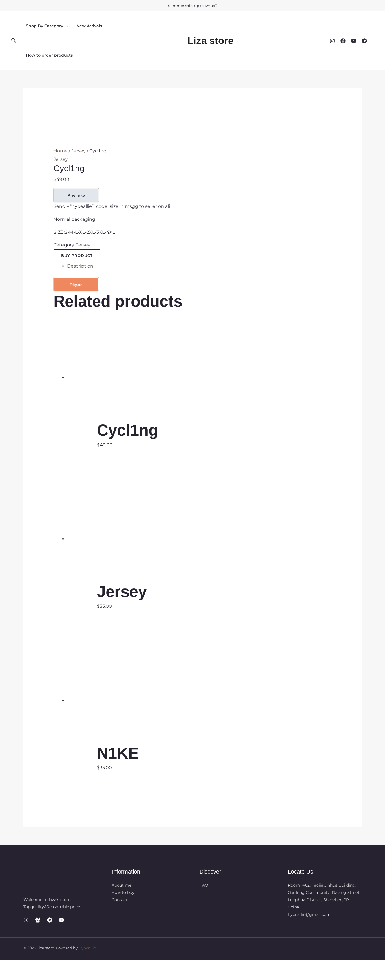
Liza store (210, 40)
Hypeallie (87, 948)
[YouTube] (353, 40)
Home (61, 150)
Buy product (77, 255)
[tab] (199, 266)
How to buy (123, 892)
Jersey (78, 150)
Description (80, 266)
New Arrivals (89, 25)
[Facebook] (343, 40)
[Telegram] (364, 40)
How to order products (49, 55)
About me (121, 885)
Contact (119, 899)
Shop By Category (44, 25)
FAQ (204, 885)
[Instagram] (332, 40)
